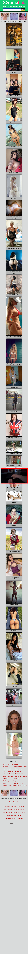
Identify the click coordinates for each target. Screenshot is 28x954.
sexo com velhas (8, 809)
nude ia (19, 815)
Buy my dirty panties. (14, 801)
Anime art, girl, (21, 806)
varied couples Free (11, 815)
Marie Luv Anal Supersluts (19, 812)
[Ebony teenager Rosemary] (14, 3)
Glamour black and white (10, 818)
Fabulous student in (7, 812)
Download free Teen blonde (10, 806)
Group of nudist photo (19, 809)
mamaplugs (20, 818)
